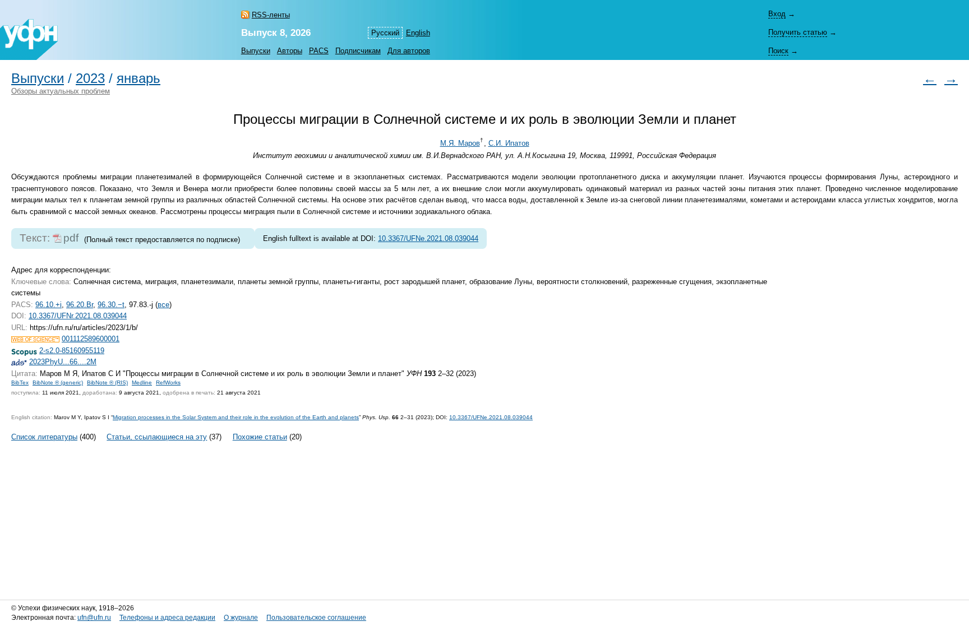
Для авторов (408, 51)
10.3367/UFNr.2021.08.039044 (78, 316)
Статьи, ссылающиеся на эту (157, 437)
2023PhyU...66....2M (62, 362)
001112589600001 (90, 339)
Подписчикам (358, 51)
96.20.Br (79, 304)
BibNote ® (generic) (58, 382)
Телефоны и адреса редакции (167, 618)
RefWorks (168, 382)
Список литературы (44, 437)
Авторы (289, 51)
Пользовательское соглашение (316, 618)
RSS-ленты (271, 15)
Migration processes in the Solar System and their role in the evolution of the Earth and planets (236, 417)
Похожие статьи (260, 437)
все (163, 304)
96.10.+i (48, 304)
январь (138, 78)
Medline (142, 382)
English (418, 33)
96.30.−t (111, 304)
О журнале (241, 618)
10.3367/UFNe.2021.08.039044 (428, 238)
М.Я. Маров (460, 143)
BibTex (20, 382)
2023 (90, 78)
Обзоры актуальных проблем (60, 91)
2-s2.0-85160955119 (71, 350)
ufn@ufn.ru (94, 618)
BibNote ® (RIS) (107, 382)
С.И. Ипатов (508, 143)
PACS (319, 51)
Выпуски (255, 51)
